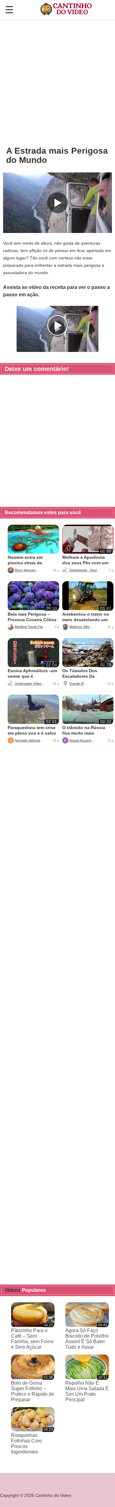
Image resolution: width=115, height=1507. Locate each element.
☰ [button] (9, 9)
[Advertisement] (57, 82)
